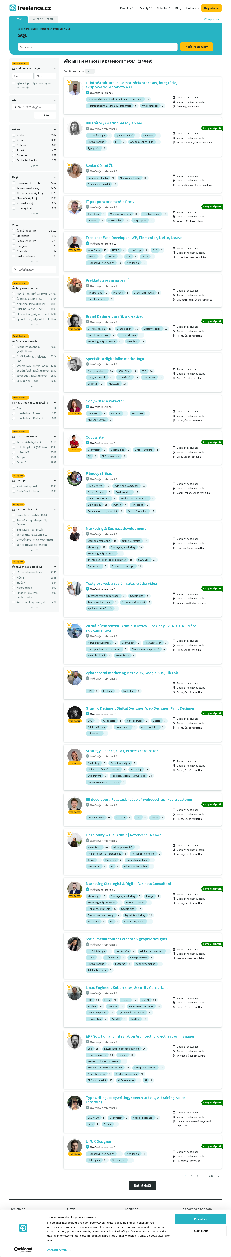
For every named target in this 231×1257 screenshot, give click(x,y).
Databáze (45, 28)
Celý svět (22, 462)
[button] (127, 8)
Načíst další (142, 1185)
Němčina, (22, 304)
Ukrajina (22, 246)
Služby (21, 582)
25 (89, 71)
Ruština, (22, 309)
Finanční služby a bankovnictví (27, 595)
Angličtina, (23, 293)
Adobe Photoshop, (28, 347)
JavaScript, (23, 375)
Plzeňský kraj (25, 203)
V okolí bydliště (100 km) (32, 447)
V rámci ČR (23, 452)
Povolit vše (201, 1219)
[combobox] (90, 47)
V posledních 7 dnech (29, 413)
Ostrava (21, 145)
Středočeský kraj (27, 198)
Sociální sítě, (24, 370)
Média (20, 577)
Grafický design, (26, 356)
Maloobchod (24, 587)
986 (211, 1176)
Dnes (20, 408)
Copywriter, (24, 365)
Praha (20, 135)
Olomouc (22, 155)
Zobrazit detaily (57, 1249)
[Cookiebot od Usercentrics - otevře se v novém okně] (23, 1250)
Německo (22, 251)
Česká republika (26, 231)
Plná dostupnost (27, 486)
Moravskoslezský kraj (30, 193)
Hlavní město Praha (29, 183)
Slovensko (23, 236)
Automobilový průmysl (31, 602)
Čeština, (22, 299)
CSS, (19, 380)
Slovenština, (24, 314)
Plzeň (20, 150)
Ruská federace (26, 256)
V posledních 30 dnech (30, 418)
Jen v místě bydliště (29, 442)
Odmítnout (201, 1230)
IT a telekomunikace (29, 572)
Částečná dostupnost (30, 491)
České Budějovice (27, 160)
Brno (20, 140)
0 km (47, 115)
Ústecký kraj (24, 208)
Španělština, (24, 319)
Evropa (21, 457)
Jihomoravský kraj (28, 188)
